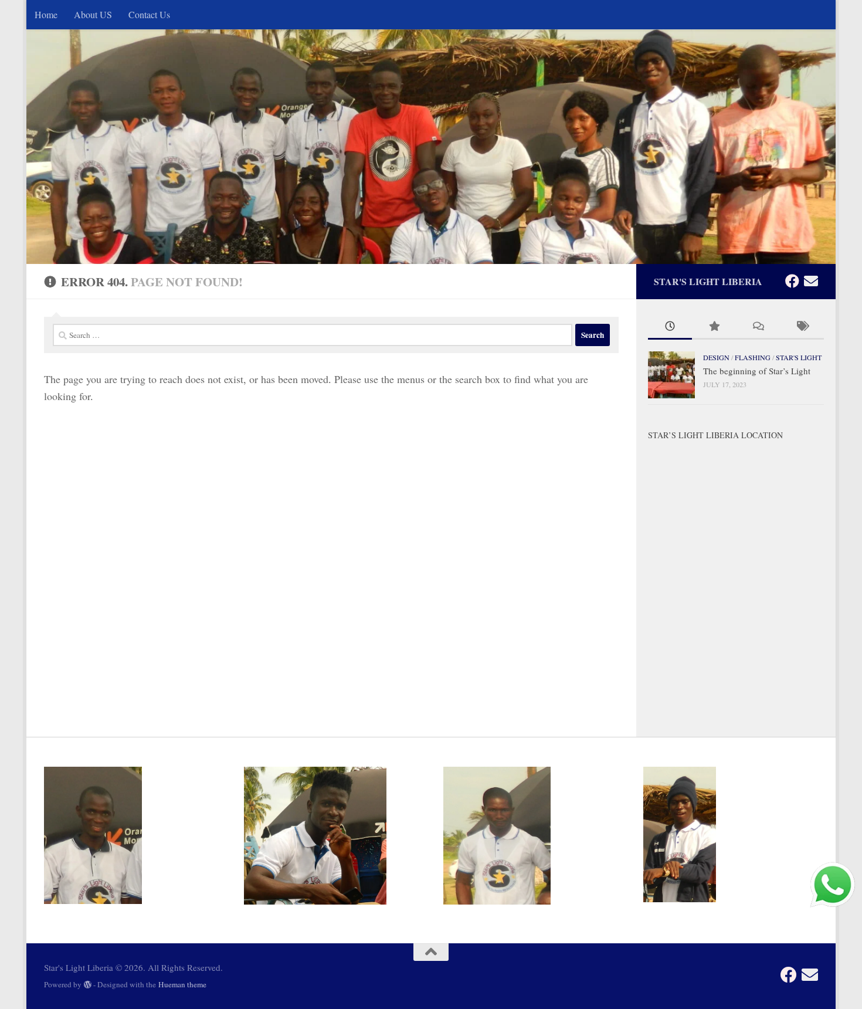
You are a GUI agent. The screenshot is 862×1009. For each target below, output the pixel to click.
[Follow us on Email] (811, 281)
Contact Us (149, 14)
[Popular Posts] (714, 327)
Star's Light (799, 357)
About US (93, 14)
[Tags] (802, 327)
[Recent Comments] (758, 327)
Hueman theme (182, 984)
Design (716, 357)
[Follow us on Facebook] (792, 281)
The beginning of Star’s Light (756, 371)
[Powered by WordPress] (87, 984)
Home (46, 14)
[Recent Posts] (670, 327)
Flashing (753, 357)
